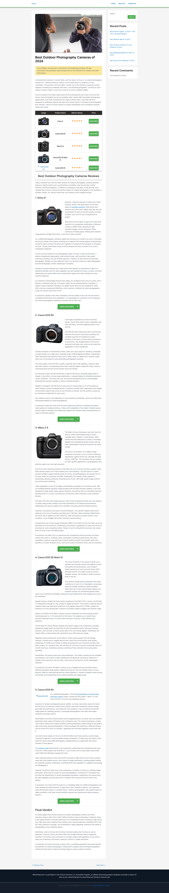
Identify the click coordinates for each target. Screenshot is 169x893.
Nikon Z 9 (60, 146)
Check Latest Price (67, 306)
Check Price (94, 121)
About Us (121, 3)
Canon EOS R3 (60, 168)
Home (113, 3)
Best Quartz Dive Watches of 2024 (122, 60)
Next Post (101, 865)
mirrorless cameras (78, 207)
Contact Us (132, 3)
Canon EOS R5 (60, 134)
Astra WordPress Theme (101, 885)
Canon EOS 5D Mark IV (60, 159)
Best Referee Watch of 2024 (120, 39)
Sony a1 (60, 121)
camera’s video (43, 748)
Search (112, 14)
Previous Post (37, 865)
